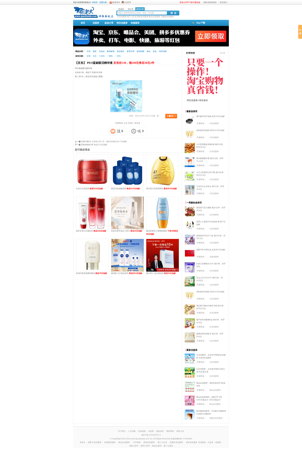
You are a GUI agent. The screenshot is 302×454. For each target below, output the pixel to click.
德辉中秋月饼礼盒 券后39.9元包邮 (210, 250)
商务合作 (180, 431)
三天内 (102, 56)
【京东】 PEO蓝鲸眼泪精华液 (114, 62)
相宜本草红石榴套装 (91, 231)
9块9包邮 (163, 51)
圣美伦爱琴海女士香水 (126, 231)
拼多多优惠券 (142, 17)
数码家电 (111, 51)
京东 (125, 123)
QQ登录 (127, 2)
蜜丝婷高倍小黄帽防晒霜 (162, 232)
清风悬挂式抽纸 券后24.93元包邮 (210, 130)
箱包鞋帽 (140, 51)
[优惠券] (93, 18)
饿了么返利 (168, 446)
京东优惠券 (122, 17)
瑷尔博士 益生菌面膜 (161, 273)
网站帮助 (170, 431)
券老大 (82, 442)
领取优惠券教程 (210, 2)
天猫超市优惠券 (167, 17)
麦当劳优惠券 (191, 442)
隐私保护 (160, 431)
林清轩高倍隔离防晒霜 (91, 273)
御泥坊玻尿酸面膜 (125, 188)
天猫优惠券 (214, 257)
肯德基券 (135, 23)
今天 (95, 56)
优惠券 (96, 23)
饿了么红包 (132, 17)
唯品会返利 (157, 446)
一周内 (110, 56)
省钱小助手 (134, 446)
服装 (95, 51)
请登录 (95, 2)
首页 (83, 23)
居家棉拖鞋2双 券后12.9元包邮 (94, 145)
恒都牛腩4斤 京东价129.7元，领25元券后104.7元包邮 (104, 141)
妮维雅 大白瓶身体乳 (126, 273)
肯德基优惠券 (110, 442)
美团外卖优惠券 (216, 418)
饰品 (148, 51)
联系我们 (223, 2)
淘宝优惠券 (122, 23)
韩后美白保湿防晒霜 (161, 188)
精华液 (137, 123)
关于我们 (122, 431)
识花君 (151, 431)
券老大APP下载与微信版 (189, 2)
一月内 (118, 56)
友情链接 (142, 431)
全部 (88, 51)
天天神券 (137, 442)
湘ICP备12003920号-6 (151, 435)
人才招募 (132, 431)
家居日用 (130, 51)
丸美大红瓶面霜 (89, 188)
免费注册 (103, 2)
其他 (155, 51)
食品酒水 (120, 51)
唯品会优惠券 (154, 17)
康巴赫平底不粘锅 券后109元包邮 (210, 116)
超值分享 (109, 23)
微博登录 (116, 2)
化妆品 (102, 51)
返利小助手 (145, 446)
